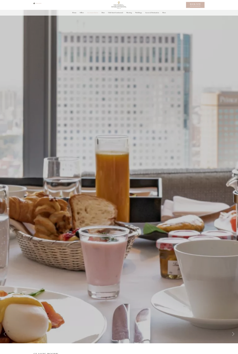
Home (74, 13)
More (164, 13)
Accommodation (92, 13)
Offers (82, 13)
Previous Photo (5, 334)
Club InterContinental (115, 13)
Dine (103, 13)
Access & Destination (152, 13)
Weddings (138, 13)
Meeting (129, 13)
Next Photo (233, 334)
